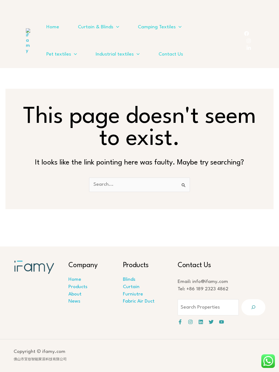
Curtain (131, 287)
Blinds (129, 279)
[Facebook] (246, 33)
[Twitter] (211, 321)
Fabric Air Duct (138, 301)
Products (77, 287)
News (74, 301)
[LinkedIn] (248, 47)
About (74, 294)
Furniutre (133, 294)
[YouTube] (221, 321)
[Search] (253, 307)
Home (74, 279)
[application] (116, 27)
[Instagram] (248, 40)
